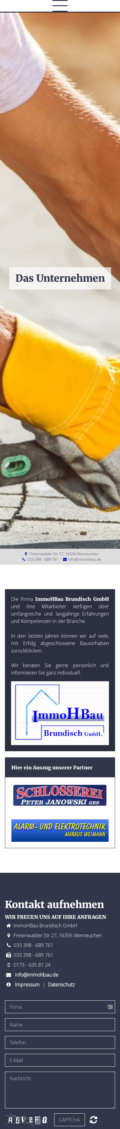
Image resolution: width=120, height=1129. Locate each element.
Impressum (27, 984)
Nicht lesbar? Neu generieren (93, 1119)
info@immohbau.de (84, 559)
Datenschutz (61, 984)
